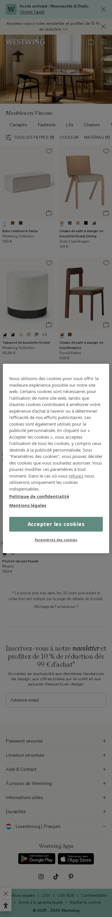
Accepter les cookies (56, 523)
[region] (56, 458)
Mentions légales (27, 505)
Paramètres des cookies (56, 540)
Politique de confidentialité (39, 496)
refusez (76, 476)
